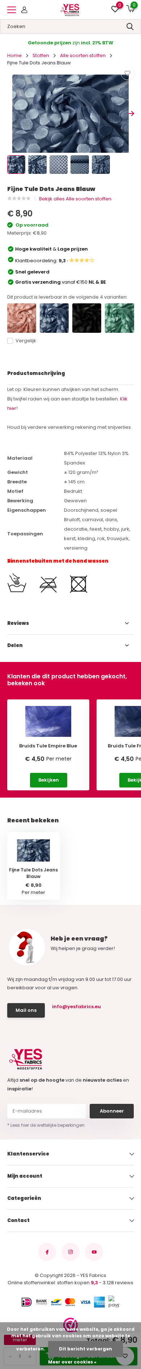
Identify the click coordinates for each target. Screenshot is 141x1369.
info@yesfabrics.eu (76, 1006)
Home (14, 55)
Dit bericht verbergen (85, 1349)
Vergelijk (26, 340)
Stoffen (41, 55)
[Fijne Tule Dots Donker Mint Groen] (119, 317)
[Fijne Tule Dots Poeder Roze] (21, 317)
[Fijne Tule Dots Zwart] (86, 317)
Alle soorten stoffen (83, 55)
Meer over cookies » (72, 1362)
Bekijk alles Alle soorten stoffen (75, 198)
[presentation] (10, 113)
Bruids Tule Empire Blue (48, 746)
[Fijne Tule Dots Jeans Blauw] (54, 317)
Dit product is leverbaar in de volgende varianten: (67, 297)
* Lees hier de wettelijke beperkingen (46, 1125)
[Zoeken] (130, 26)
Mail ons (26, 1010)
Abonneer (112, 1110)
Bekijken (48, 780)
